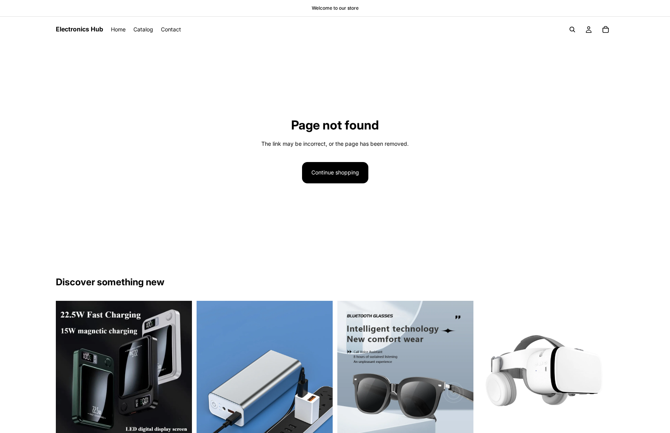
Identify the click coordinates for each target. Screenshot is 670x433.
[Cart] (605, 29)
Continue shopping (335, 172)
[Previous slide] (67, 368)
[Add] (180, 425)
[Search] (572, 29)
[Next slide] (180, 368)
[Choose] (602, 425)
